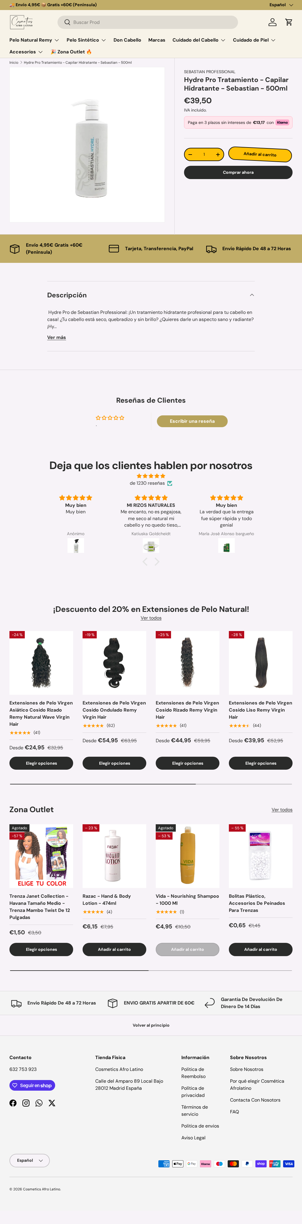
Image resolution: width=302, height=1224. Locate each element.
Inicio (13, 62)
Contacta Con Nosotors (255, 1100)
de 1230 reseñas (147, 483)
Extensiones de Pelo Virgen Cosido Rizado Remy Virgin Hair (187, 710)
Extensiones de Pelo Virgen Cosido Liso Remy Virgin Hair (260, 710)
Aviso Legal (193, 1138)
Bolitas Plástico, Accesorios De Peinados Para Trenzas (257, 903)
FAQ (234, 1112)
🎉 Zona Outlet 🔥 (71, 52)
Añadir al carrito (260, 154)
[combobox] (148, 22)
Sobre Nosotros (246, 1069)
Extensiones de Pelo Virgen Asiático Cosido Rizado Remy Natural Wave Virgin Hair (41, 713)
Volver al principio (151, 1025)
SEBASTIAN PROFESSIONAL (209, 71)
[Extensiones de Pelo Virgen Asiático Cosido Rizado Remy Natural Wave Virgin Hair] (41, 663)
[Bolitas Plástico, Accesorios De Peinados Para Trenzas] (261, 856)
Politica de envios (200, 1126)
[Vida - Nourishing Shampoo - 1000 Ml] (187, 856)
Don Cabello (127, 40)
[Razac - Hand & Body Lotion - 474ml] (114, 856)
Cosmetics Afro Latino (41, 1189)
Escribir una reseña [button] (192, 421)
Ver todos (151, 618)
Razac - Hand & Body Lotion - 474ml (107, 899)
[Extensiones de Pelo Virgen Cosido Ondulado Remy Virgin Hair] (114, 663)
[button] (289, 22)
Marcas (156, 40)
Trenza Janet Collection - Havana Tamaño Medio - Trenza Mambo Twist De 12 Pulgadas (39, 906)
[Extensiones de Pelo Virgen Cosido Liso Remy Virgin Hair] (261, 663)
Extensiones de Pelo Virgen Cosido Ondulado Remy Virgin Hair (114, 710)
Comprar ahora (238, 172)
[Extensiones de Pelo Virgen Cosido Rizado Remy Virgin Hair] (187, 663)
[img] (151, 476)
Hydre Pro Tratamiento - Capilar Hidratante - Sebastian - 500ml (78, 62)
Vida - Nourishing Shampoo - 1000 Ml (187, 899)
